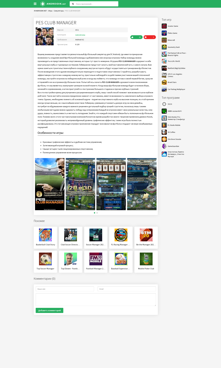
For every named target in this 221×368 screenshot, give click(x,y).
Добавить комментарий (49, 310)
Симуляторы (80, 35)
